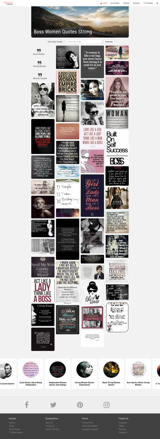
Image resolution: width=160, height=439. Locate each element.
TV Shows (148, 3)
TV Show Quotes (15, 432)
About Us (49, 422)
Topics (126, 3)
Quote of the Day (52, 429)
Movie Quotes (14, 429)
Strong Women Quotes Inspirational (80, 383)
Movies (136, 3)
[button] (157, 3)
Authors (115, 3)
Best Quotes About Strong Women (133, 383)
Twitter (121, 426)
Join (104, 3)
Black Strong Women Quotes (107, 383)
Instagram (123, 432)
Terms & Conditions (90, 426)
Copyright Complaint (90, 429)
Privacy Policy (87, 422)
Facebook (123, 422)
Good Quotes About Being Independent (26, 383)
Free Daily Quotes (55, 41)
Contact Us (50, 426)
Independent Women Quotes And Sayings (53, 383)
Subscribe (109, 41)
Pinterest (122, 429)
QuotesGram (8, 3)
